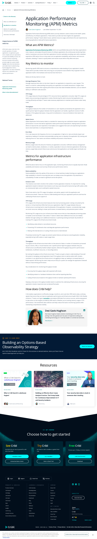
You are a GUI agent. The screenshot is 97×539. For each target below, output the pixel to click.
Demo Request (53, 516)
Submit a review (88, 520)
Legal (51, 503)
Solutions (16, 2)
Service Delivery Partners (10, 516)
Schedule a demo (16, 456)
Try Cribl (82, 2)
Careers (52, 490)
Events (30, 503)
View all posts (48, 320)
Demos (70, 2)
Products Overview (9, 488)
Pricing (49, 2)
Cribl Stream (8, 490)
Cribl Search (8, 495)
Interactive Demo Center (16, 461)
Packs (30, 510)
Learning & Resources (40, 2)
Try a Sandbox (48, 456)
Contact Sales (53, 519)
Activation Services (9, 513)
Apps (6, 503)
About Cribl (52, 488)
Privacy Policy (6, 537)
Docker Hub (31, 516)
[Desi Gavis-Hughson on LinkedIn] (84, 310)
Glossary (9, 10)
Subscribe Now (78, 497)
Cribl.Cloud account (80, 456)
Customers (30, 2)
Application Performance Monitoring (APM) (9, 87)
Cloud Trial (52, 514)
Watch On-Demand (87, 346)
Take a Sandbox (53, 511)
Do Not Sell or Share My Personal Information (79, 527)
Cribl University (32, 488)
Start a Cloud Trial (49, 461)
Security (52, 498)
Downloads (31, 498)
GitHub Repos (32, 513)
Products (23, 2)
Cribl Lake (7, 498)
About (54, 2)
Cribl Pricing (8, 510)
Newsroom (52, 493)
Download (80, 461)
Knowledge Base (32, 490)
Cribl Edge (7, 493)
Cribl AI (7, 505)
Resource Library (32, 493)
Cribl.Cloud (7, 500)
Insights (7, 508)
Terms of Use (52, 527)
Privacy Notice (61, 527)
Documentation (32, 495)
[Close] (93, 535)
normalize (46, 298)
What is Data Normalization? (10, 92)
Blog (30, 500)
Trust (51, 500)
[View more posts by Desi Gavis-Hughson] (35, 317)
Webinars (31, 505)
